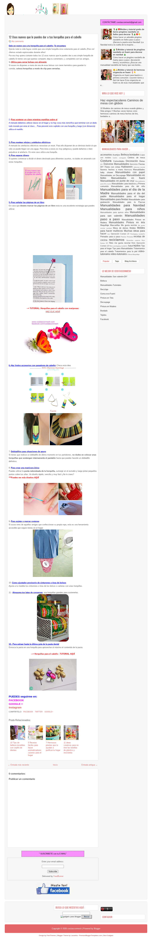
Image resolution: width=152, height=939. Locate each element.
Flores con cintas (113, 167)
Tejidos (103, 315)
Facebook (28, 712)
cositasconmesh (74, 928)
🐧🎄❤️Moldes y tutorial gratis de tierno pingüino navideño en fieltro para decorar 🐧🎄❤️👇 (128, 32)
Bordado (103, 311)
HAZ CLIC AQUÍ (53, 311)
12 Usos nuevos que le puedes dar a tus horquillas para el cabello (45, 37)
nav (109, 234)
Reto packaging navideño (119, 246)
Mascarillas (115, 225)
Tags (117, 261)
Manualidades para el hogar (127, 196)
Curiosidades (119, 161)
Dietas (142, 161)
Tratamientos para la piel (126, 251)
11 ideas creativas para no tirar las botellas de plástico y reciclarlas (71, 748)
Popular (106, 261)
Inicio (55, 765)
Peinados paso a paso (110, 236)
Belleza (125, 154)
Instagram (15, 707)
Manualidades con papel (130, 172)
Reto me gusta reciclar (120, 243)
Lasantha (74, 935)
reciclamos (117, 239)
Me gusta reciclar (129, 225)
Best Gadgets (108, 935)
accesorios (106, 154)
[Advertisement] (31, 24)
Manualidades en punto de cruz (117, 181)
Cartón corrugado (120, 158)
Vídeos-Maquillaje (133, 254)
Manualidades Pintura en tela (127, 222)
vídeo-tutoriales (119, 254)
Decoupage (105, 302)
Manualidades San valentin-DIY (113, 276)
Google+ (48, 712)
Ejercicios (134, 164)
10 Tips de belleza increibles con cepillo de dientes (17, 746)
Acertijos (117, 155)
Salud (131, 246)
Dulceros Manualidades (117, 164)
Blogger (97, 928)
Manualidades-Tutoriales (110, 285)
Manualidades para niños (122, 209)
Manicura (128, 170)
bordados (134, 154)
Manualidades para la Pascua (129, 202)
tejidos (137, 245)
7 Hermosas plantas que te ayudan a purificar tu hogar (53, 746)
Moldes (133, 228)
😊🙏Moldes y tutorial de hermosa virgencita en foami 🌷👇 (129, 71)
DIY (102, 164)
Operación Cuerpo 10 (120, 234)
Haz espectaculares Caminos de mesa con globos (121, 102)
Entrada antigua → (89, 765)
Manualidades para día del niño (128, 186)
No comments (18, 41)
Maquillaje (105, 225)
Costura (106, 160)
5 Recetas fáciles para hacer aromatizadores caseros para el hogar (34, 749)
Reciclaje (104, 289)
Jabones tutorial (139, 167)
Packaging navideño (137, 234)
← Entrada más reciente (18, 765)
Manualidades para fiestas (114, 199)
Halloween (127, 167)
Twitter (38, 712)
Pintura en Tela (106, 298)
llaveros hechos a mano (112, 169)
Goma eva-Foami (107, 294)
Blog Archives (131, 261)
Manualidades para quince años (115, 212)
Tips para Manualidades (123, 248)
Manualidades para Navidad (122, 205)
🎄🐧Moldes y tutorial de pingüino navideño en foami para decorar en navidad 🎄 (129, 52)
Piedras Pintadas (127, 237)
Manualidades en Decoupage (113, 175)
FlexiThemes (51, 935)
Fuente (53, 411)
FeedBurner (58, 876)
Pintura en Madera (108, 306)
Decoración (132, 161)
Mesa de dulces (121, 228)
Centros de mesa (136, 157)
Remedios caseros (134, 240)
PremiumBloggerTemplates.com (90, 935)
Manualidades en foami (128, 178)
